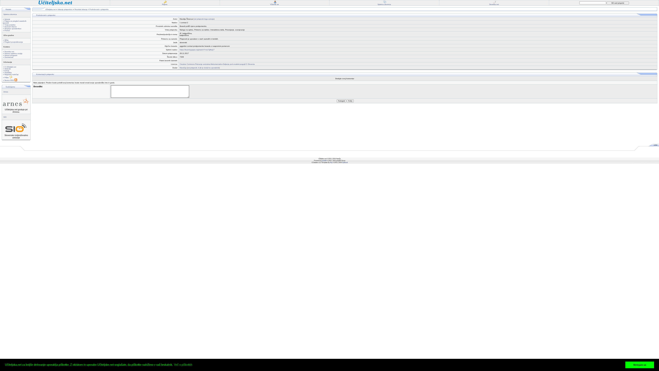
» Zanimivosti (8, 57)
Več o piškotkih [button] (183, 364)
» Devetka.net (8, 52)
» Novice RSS (8, 80)
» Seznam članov (10, 27)
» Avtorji (6, 71)
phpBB (324, 160)
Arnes (5, 92)
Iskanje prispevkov (65, 9)
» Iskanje (6, 19)
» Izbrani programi (10, 55)
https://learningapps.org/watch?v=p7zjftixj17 (197, 50)
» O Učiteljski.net (9, 67)
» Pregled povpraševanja (13, 42)
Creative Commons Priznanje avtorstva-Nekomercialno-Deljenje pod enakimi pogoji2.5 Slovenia (217, 64)
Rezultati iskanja (80, 9)
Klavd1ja (183, 68)
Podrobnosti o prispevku (99, 9)
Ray (331, 162)
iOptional (345, 162)
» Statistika (7, 73)
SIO (5, 117)
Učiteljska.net (50, 9)
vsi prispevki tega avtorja (204, 19)
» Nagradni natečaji (10, 74)
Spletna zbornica (10, 14)
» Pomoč (6, 30)
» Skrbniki (7, 69)
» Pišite (6, 77)
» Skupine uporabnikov (12, 29)
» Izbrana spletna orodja (12, 53)
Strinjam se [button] (639, 364)
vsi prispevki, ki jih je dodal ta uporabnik (203, 68)
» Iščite (6, 40)
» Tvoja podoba (9, 25)
